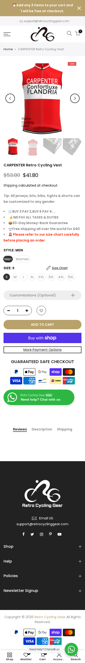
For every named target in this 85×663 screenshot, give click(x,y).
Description (42, 429)
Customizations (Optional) (32, 295)
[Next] (75, 98)
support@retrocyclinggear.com (46, 21)
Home (8, 49)
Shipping (10, 185)
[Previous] (10, 98)
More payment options (42, 349)
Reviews (20, 429)
